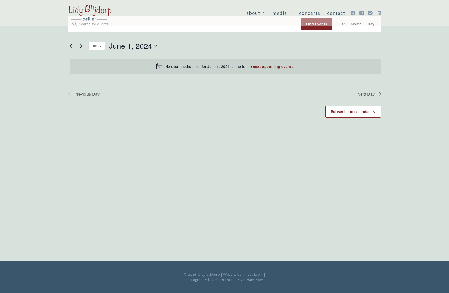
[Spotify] (370, 13)
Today (97, 45)
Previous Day (87, 94)
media (279, 13)
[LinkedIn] (379, 13)
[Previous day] (71, 46)
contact (336, 13)
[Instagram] (361, 13)
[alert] (225, 66)
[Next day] (81, 46)
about (253, 13)
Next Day (366, 94)
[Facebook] (353, 13)
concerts (309, 13)
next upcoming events (273, 66)
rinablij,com (253, 274)
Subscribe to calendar (350, 111)
